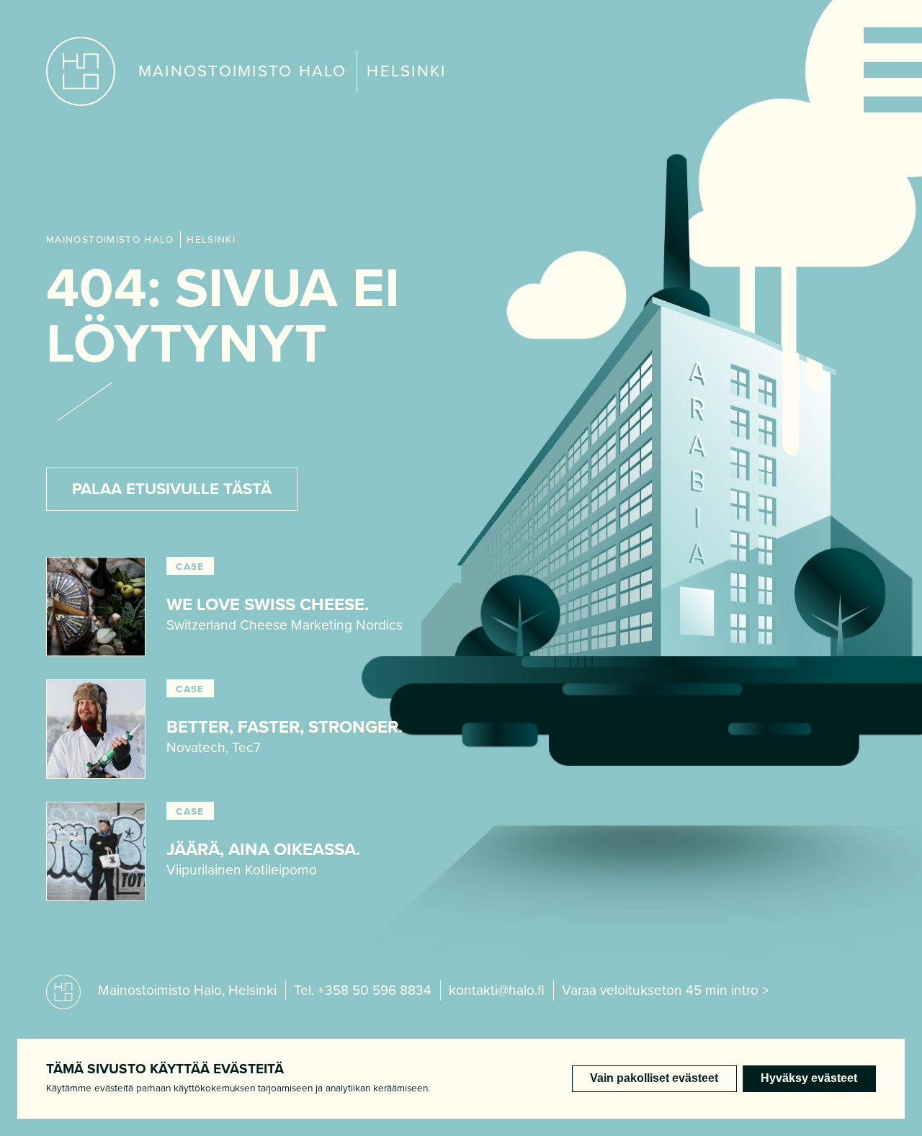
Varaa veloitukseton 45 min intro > (665, 990)
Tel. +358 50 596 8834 (362, 990)
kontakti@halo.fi (497, 990)
